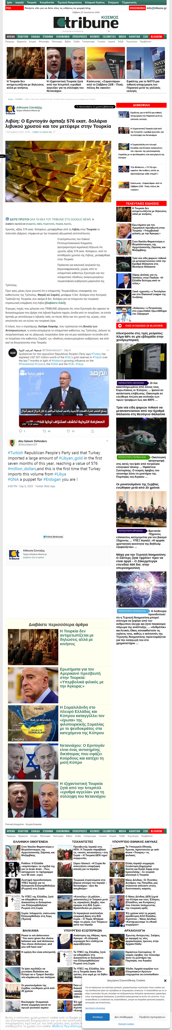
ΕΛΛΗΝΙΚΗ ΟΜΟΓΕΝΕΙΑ (30, 841)
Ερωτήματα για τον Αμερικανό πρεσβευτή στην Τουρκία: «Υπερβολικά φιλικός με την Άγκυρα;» (148, 229)
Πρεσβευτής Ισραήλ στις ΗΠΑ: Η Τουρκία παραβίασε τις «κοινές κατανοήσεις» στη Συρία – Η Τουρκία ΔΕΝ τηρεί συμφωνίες (90, 852)
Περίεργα (9, 41)
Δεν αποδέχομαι (124, 1017)
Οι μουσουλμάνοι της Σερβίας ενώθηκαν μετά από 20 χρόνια (137, 486)
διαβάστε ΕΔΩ (55, 303)
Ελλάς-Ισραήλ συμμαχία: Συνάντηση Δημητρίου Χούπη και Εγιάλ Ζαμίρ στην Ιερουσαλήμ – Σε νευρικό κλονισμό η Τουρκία (142, 869)
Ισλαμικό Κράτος (95, 2)
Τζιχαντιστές (129, 2)
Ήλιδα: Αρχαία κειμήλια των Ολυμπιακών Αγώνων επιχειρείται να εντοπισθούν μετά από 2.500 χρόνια (142, 973)
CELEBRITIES (109, 36)
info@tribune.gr (157, 8)
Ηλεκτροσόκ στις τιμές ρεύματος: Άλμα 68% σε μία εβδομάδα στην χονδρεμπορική (139, 337)
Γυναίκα (101, 41)
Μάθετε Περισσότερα (67, 1026)
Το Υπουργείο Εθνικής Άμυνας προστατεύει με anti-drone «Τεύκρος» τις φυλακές (142, 851)
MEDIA (122, 36)
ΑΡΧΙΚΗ (11, 36)
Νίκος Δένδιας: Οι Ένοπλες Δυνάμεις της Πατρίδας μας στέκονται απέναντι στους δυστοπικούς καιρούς (141, 884)
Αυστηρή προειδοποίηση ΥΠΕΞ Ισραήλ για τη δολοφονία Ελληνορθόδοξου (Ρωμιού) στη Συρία (38, 884)
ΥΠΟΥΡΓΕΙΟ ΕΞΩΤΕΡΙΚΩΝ (83, 930)
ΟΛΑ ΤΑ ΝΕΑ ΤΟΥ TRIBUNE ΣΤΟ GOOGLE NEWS (51, 219)
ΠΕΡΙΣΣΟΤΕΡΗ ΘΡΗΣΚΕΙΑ (130, 531)
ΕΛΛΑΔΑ (35, 36)
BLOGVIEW (156, 36)
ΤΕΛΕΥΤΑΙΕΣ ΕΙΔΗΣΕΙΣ (142, 203)
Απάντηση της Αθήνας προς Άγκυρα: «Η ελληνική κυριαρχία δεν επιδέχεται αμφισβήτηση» (90, 939)
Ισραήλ (19, 2)
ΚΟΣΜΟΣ (95, 36)
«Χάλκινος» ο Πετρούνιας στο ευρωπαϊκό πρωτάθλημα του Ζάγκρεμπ (149, 311)
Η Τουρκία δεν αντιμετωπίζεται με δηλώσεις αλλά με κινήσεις (25, 84)
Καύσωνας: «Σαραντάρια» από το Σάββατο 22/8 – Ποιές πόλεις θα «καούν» (105, 84)
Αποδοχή (98, 1017)
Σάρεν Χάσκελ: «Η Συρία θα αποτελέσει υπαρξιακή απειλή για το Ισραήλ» (89, 866)
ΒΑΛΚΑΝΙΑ (31, 930)
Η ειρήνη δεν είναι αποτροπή (38, 952)
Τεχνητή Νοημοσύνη (69, 2)
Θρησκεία (21, 41)
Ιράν (9, 2)
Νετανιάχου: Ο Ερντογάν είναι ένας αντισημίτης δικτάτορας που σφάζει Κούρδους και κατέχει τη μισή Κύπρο (82, 754)
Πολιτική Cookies (126, 1024)
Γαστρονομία (88, 41)
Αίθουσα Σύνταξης (29, 107)
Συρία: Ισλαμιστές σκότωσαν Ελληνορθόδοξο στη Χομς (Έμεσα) (38, 916)
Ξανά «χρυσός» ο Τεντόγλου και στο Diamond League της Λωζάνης (149, 294)
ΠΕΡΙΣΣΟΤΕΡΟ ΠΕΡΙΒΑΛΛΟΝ (132, 457)
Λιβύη (39, 224)
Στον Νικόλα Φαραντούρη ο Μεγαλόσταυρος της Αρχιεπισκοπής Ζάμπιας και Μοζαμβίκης (148, 245)
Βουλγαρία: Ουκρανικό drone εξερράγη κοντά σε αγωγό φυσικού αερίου (36, 1004)
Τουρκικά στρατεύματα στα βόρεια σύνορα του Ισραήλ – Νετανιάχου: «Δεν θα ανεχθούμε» (90, 884)
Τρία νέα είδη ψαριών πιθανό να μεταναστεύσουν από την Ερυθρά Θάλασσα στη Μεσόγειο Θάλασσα (149, 262)
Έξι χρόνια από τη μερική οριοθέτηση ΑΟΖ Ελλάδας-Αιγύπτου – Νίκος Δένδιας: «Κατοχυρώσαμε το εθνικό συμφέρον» (141, 919)
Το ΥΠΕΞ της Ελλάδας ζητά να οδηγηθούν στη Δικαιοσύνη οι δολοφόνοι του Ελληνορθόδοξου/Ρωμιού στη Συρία (37, 902)
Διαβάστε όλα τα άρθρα (33, 557)
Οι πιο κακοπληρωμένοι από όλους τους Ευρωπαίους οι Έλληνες (137, 387)
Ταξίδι (120, 41)
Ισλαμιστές (31, 224)
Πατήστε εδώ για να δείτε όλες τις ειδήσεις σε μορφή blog (58, 8)
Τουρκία (31, 2)
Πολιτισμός (57, 41)
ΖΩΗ (145, 36)
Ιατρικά (111, 41)
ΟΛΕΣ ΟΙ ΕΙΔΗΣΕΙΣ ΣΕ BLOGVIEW (144, 325)
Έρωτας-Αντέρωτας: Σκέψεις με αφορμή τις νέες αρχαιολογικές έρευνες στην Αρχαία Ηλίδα (142, 939)
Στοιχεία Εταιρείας (34, 824)
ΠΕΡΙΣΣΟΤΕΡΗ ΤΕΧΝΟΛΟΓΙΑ (131, 611)
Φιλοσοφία (44, 41)
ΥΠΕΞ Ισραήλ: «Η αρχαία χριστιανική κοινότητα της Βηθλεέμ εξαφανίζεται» (140, 543)
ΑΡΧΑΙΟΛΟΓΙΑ (134, 930)
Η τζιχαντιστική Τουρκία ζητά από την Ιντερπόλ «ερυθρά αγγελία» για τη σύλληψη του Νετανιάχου (82, 790)
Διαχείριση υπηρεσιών (95, 1008)
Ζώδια (77, 41)
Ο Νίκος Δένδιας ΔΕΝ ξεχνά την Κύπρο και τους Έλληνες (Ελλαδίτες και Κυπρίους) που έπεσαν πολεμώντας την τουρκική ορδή (142, 902)
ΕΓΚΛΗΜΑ (48, 36)
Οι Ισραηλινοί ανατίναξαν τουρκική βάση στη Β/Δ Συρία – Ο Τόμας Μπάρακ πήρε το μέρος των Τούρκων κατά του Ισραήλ (90, 919)
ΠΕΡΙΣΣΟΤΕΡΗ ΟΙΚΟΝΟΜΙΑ (131, 383)
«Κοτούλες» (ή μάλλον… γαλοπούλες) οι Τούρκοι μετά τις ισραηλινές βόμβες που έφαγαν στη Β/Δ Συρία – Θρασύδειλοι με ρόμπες (90, 902)
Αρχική (10, 99)
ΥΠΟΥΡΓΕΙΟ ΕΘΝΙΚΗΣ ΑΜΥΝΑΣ (135, 841)
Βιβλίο (68, 41)
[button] (165, 980)
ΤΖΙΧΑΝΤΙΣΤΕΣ (82, 841)
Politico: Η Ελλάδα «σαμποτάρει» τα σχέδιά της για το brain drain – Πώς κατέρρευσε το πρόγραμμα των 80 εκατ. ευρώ (38, 869)
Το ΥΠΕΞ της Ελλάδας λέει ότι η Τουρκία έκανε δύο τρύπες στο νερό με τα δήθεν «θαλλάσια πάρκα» (90, 973)
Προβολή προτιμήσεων (152, 1017)
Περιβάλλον (145, 41)
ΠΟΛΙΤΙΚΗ (23, 36)
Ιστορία (32, 41)
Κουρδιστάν (47, 2)
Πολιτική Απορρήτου (14, 824)
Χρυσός (67, 224)
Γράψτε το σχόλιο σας (42, 132)
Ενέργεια (113, 2)
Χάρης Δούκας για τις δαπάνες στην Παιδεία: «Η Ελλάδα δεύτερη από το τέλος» (147, 279)
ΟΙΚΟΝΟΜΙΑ (63, 36)
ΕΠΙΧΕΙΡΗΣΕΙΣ (80, 36)
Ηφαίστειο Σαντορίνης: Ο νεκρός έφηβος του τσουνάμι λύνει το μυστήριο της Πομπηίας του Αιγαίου (142, 956)
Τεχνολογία (131, 41)
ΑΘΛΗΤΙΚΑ (134, 36)
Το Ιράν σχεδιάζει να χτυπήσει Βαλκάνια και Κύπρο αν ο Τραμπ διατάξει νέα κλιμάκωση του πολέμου (38, 973)
